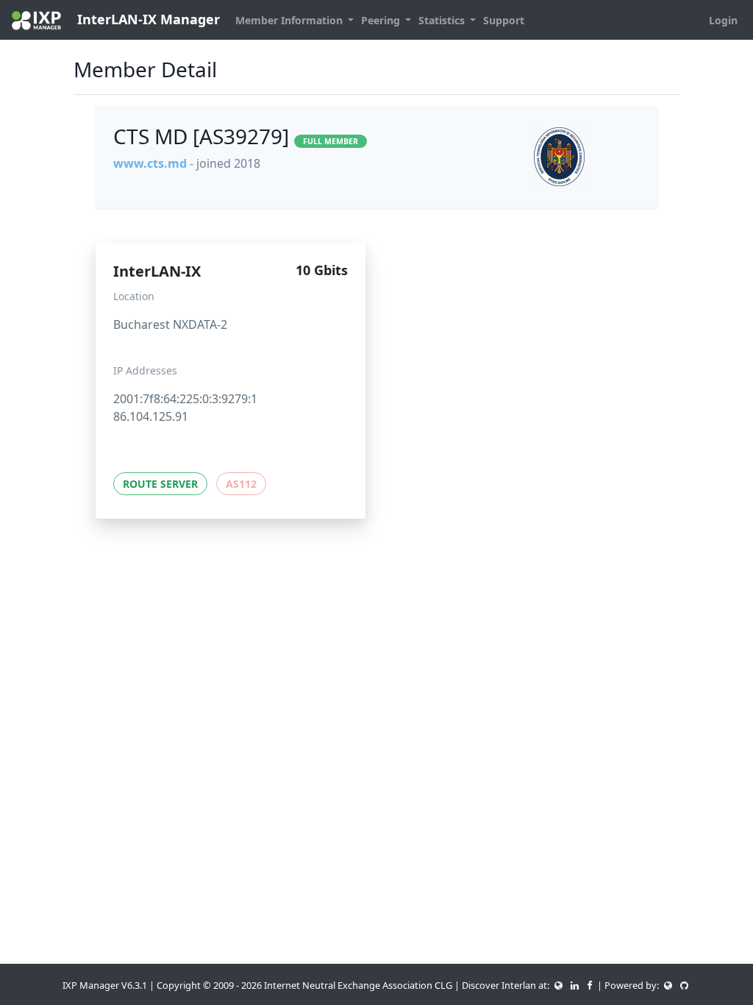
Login (723, 20)
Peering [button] (382, 20)
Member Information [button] (290, 20)
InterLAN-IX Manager (147, 19)
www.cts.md (150, 163)
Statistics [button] (443, 20)
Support (503, 20)
